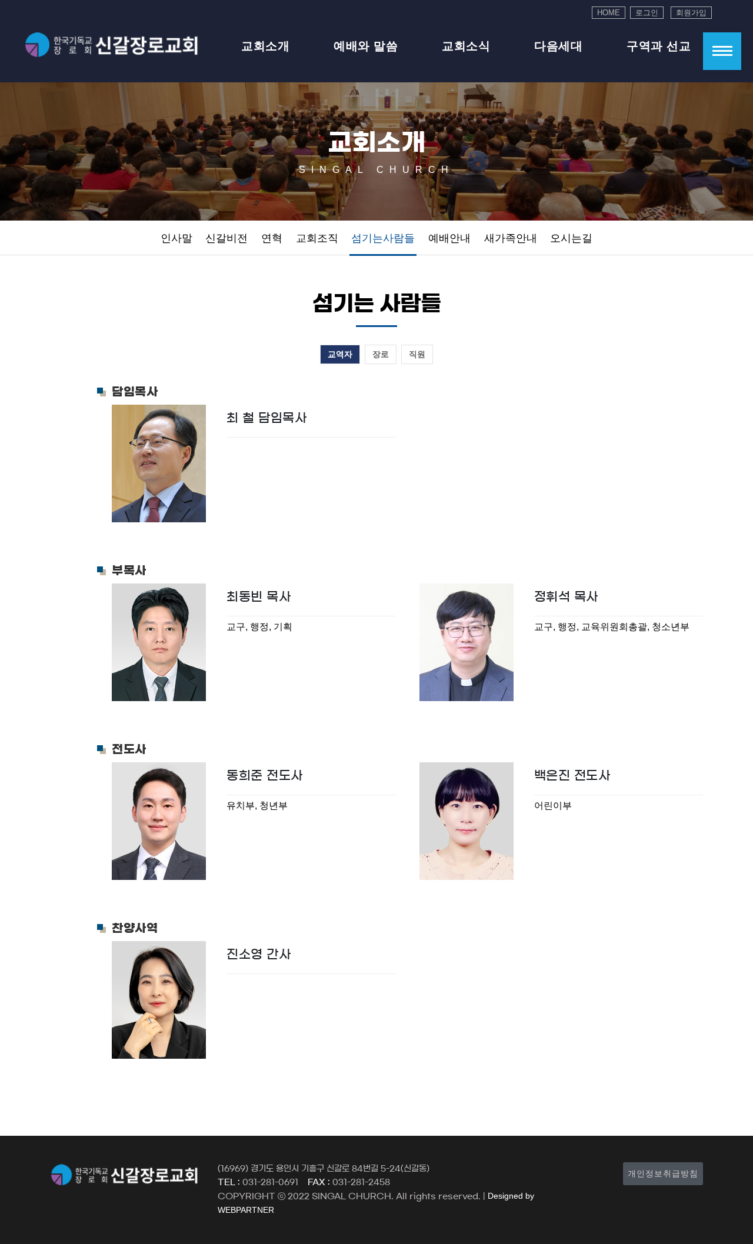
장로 (380, 354)
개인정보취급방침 (663, 1173)
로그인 (646, 12)
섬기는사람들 (383, 238)
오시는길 (571, 238)
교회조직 (317, 238)
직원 (417, 354)
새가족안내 (510, 238)
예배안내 (449, 238)
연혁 (271, 238)
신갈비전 (226, 238)
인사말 (176, 238)
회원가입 (691, 12)
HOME (608, 12)
